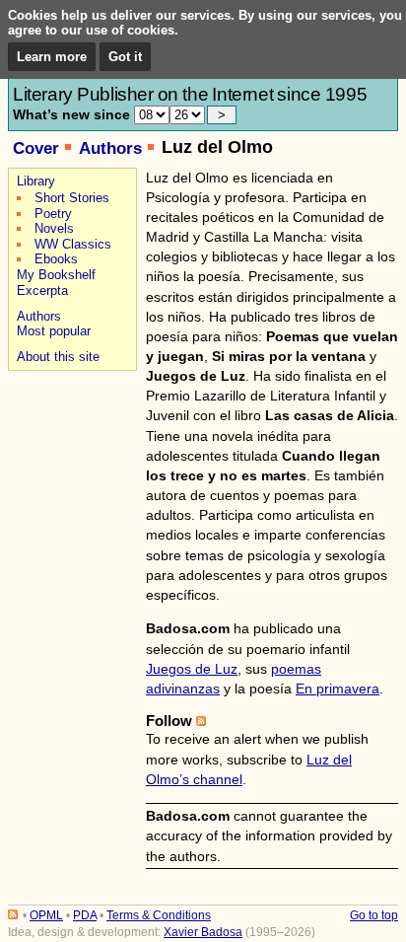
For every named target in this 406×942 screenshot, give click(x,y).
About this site (58, 356)
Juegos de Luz (191, 669)
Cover (36, 148)
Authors (110, 148)
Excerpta (42, 290)
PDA (85, 915)
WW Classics (72, 244)
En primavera (337, 688)
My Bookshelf (56, 274)
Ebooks (56, 259)
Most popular (54, 331)
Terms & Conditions (158, 915)
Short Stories (71, 197)
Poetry (53, 213)
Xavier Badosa (203, 932)
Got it (125, 56)
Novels (54, 228)
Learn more (52, 56)
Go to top (374, 915)
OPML (46, 915)
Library (36, 181)
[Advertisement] (69, 445)
